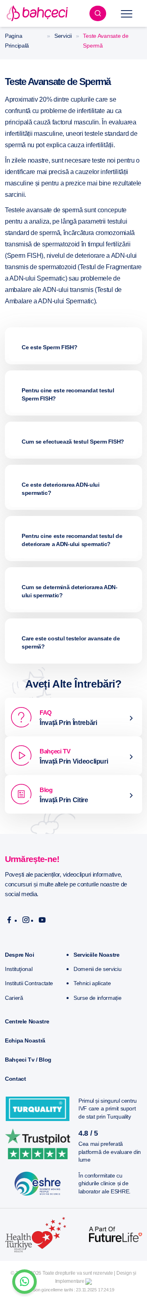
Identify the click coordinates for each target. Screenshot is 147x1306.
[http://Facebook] (9, 920)
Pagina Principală (17, 41)
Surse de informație (97, 998)
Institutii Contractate (29, 983)
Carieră (14, 998)
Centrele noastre (27, 1021)
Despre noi (19, 954)
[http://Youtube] (42, 920)
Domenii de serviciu (97, 969)
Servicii (63, 36)
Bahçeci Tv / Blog (28, 1059)
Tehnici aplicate (92, 983)
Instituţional (18, 969)
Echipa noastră (25, 1040)
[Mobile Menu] (126, 13)
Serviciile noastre (97, 954)
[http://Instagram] (26, 920)
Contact (15, 1078)
